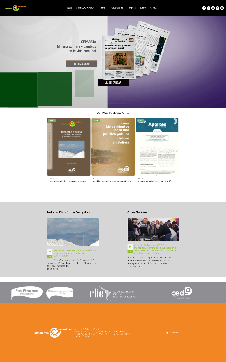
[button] (49, 150)
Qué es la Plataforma (85, 8)
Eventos (132, 8)
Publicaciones (117, 8)
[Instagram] (217, 8)
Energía (140, 179)
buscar (143, 8)
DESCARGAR (83, 61)
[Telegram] (222, 8)
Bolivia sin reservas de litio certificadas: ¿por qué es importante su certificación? (76, 253)
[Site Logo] (15, 8)
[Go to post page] (73, 232)
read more (52, 268)
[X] (208, 8)
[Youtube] (213, 8)
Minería (51, 179)
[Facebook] (204, 8)
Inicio (69, 8)
